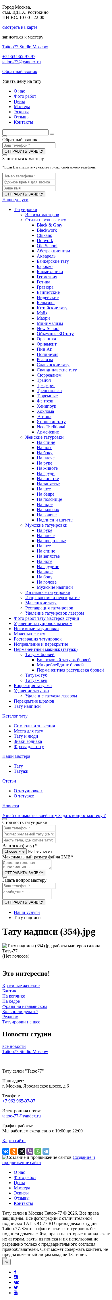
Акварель (46, 256)
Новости (10, 805)
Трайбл (44, 380)
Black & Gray (49, 225)
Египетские (48, 292)
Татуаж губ (36, 675)
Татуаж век (36, 680)
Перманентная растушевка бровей (70, 670)
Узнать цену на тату (21, 81)
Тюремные (47, 395)
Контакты (23, 1203)
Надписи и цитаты (55, 519)
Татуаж (21, 771)
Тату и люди (26, 736)
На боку (45, 452)
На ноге (44, 447)
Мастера (22, 1187)
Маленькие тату (41, 602)
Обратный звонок (19, 71)
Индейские (48, 297)
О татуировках (28, 790)
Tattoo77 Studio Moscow (25, 46)
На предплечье (51, 540)
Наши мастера (16, 756)
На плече (46, 457)
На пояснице (49, 499)
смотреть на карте (19, 27)
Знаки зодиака (28, 741)
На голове (47, 514)
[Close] (4, 1258)
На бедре (45, 494)
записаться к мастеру (22, 36)
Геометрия (47, 276)
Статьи (9, 781)
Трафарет (46, 385)
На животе (47, 468)
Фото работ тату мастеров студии (46, 618)
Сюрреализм (49, 375)
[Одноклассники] (13, 1151)
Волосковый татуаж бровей (64, 659)
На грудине (48, 566)
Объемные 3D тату (55, 333)
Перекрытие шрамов (34, 701)
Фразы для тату (29, 746)
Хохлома (45, 411)
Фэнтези (45, 400)
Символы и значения (34, 725)
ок (6, 1262)
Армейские (48, 432)
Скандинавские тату (57, 369)
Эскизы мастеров (42, 214)
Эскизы (21, 1192)
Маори (43, 318)
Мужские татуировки (46, 525)
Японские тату (51, 421)
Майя (42, 312)
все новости (14, 1046)
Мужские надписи (55, 587)
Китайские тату (52, 307)
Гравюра (45, 287)
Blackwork (47, 230)
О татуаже (24, 795)
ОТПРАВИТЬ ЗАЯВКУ (24, 151)
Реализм (45, 359)
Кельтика (46, 302)
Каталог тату (15, 716)
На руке (44, 463)
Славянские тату (53, 364)
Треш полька (49, 390)
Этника (44, 416)
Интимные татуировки (47, 592)
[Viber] (29, 1151)
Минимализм (50, 323)
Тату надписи (27, 706)
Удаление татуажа (31, 690)
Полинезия (47, 354)
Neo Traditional (51, 426)
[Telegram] (46, 1151)
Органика (46, 338)
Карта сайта (14, 1140)
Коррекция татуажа (33, 685)
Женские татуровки (44, 437)
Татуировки (25, 209)
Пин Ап (45, 349)
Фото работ (25, 1177)
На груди (46, 473)
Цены (19, 1182)
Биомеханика (50, 271)
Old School (47, 245)
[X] (21, 1151)
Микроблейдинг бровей (60, 664)
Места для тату (28, 730)
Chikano (44, 235)
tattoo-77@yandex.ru (21, 61)
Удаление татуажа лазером (51, 695)
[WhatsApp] (37, 1151)
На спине (46, 442)
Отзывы (22, 1198)
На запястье (48, 483)
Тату (18, 766)
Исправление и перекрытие (52, 597)
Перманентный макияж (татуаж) (46, 649)
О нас (19, 1172)
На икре (45, 504)
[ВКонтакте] (5, 1151)
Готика (43, 281)
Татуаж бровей (40, 654)
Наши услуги (15, 199)
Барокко (45, 266)
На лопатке (48, 478)
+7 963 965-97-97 (18, 56)
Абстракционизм (53, 250)
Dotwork (45, 240)
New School (48, 328)
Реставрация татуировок (49, 607)
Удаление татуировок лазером (54, 613)
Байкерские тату (53, 261)
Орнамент (47, 344)
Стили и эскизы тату (45, 219)
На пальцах (48, 509)
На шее (44, 488)
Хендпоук (46, 406)
